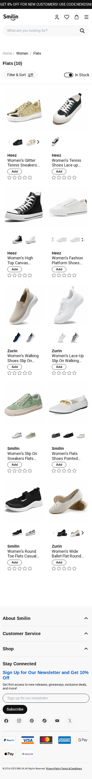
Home (7, 53)
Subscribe (15, 709)
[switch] (68, 75)
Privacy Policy (53, 768)
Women (22, 53)
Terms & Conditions (71, 768)
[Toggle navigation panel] (86, 17)
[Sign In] (57, 17)
